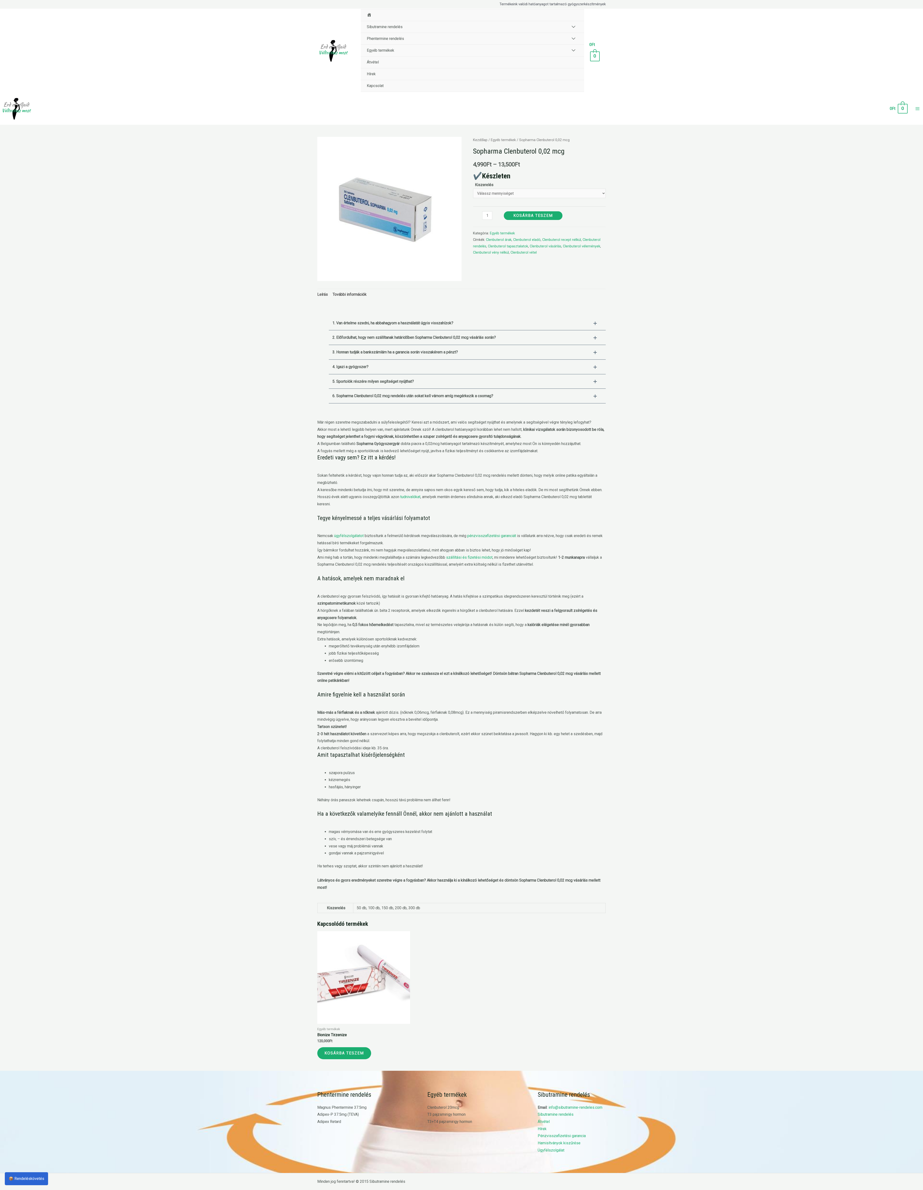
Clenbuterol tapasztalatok (508, 246)
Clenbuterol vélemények (581, 246)
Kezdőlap (480, 140)
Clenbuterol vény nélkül (491, 253)
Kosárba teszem (533, 215)
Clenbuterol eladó (527, 240)
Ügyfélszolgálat (551, 1150)
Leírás (322, 294)
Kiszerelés (484, 184)
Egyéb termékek (503, 140)
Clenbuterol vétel (524, 253)
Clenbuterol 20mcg (443, 1107)
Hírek (542, 1129)
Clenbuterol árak (498, 240)
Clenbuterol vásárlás (545, 246)
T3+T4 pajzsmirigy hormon (449, 1121)
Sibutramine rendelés (556, 1114)
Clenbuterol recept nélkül (561, 240)
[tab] (322, 294)
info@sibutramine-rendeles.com (575, 1107)
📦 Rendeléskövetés (26, 1178)
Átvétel (544, 1121)
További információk (350, 294)
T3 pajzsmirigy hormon (446, 1114)
